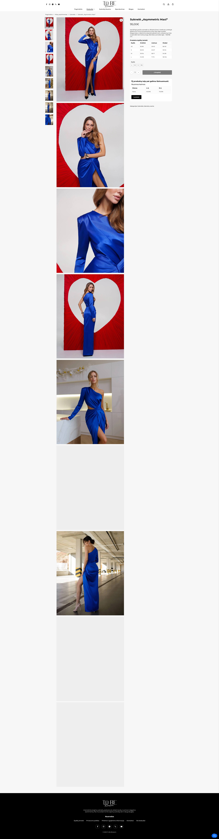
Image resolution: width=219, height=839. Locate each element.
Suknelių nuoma (149, 106)
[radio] (131, 65)
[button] (121, 20)
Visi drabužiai (140, 820)
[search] (164, 4)
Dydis (133, 62)
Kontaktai (130, 820)
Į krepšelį (157, 72)
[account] (168, 4)
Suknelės (140, 106)
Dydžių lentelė (79, 820)
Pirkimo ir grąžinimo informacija (113, 820)
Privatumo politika (92, 820)
